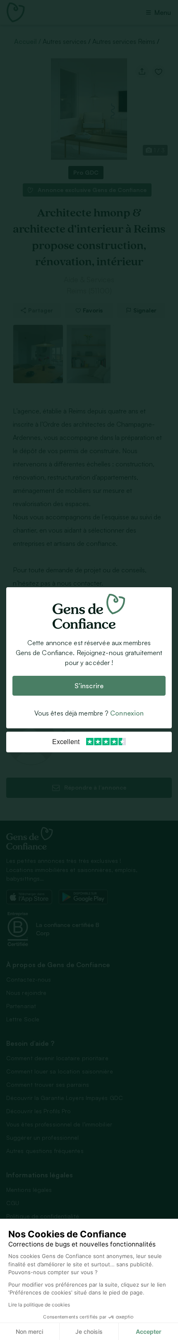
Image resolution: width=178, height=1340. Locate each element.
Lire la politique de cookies (39, 1305)
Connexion (127, 713)
